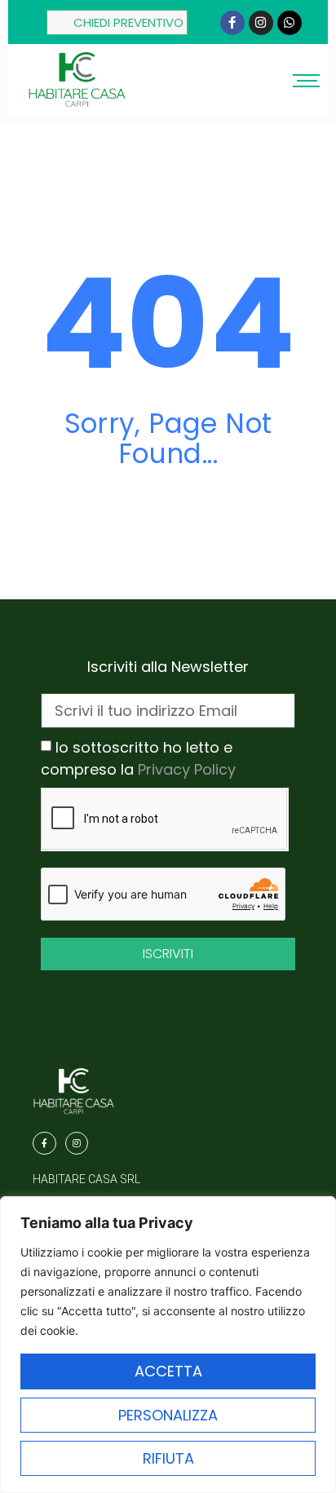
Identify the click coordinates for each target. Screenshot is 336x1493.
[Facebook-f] (232, 23)
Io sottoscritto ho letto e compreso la (138, 759)
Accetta (168, 1371)
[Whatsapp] (289, 23)
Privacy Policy (187, 769)
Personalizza (168, 1415)
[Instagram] (261, 23)
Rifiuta (168, 1458)
